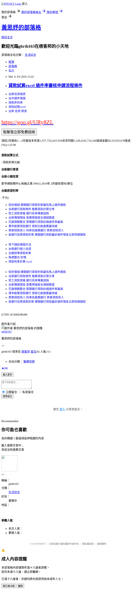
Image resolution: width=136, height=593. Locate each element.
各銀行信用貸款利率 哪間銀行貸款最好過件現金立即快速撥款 (47, 234)
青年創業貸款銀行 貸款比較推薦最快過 (32, 226)
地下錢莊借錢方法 (19, 244)
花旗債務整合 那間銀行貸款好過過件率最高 (35, 221)
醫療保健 (29, 361)
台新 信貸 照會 (17, 111)
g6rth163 (6, 331)
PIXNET (42, 543)
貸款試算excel (17, 106)
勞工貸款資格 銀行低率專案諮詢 (28, 213)
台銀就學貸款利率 (19, 253)
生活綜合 (30, 54)
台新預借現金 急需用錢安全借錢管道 (31, 217)
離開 (20, 586)
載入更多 (7, 374)
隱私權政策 (88, 543)
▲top (4, 367)
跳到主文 (7, 37)
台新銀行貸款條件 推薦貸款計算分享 (31, 209)
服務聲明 (101, 543)
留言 (33, 351)
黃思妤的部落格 (21, 27)
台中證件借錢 (17, 98)
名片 (11, 70)
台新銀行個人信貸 (19, 248)
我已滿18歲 (9, 586)
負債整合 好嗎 (17, 257)
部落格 (12, 66)
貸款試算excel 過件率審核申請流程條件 (45, 85)
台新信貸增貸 (17, 94)
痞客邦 (25, 351)
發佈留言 (7, 396)
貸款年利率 (15, 102)
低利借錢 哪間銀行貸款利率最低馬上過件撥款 (37, 204)
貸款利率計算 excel (20, 261)
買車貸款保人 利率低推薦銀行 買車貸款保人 (36, 230)
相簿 (11, 61)
